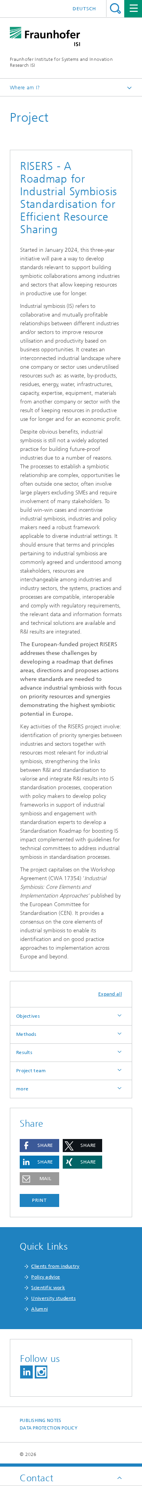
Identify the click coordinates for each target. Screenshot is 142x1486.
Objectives (28, 1016)
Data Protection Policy (48, 1428)
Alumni (39, 1309)
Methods (26, 1034)
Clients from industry (55, 1266)
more (22, 1089)
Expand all (110, 994)
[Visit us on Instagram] (41, 1372)
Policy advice (45, 1277)
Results (24, 1052)
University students (53, 1298)
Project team (31, 1070)
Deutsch (84, 8)
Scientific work (48, 1287)
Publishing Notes (40, 1420)
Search (115, 8)
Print (39, 1200)
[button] (39, 1145)
